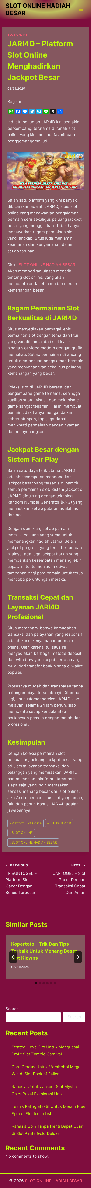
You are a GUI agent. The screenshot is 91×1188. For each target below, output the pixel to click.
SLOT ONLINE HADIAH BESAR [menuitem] (47, 264)
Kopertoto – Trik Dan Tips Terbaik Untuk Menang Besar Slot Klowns (44, 951)
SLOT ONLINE (17, 34)
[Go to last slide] (13, 957)
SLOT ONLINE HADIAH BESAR (33, 842)
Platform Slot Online (26, 823)
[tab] (36, 983)
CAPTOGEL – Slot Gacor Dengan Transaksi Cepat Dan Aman (68, 879)
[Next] (78, 957)
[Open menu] (81, 9)
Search (12, 1008)
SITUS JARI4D (59, 823)
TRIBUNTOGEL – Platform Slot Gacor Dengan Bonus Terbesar (21, 879)
